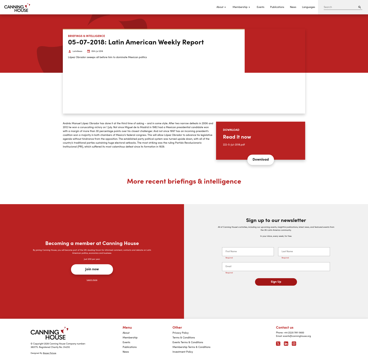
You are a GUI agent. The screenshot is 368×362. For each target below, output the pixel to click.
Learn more (92, 280)
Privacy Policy (180, 333)
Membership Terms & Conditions (191, 347)
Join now (92, 269)
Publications (277, 7)
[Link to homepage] (49, 333)
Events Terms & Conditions (187, 342)
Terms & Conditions (183, 337)
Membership (130, 337)
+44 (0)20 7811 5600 (294, 333)
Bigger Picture (49, 353)
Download (261, 159)
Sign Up (276, 281)
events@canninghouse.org (297, 336)
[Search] (359, 7)
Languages (308, 7)
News (293, 7)
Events (260, 7)
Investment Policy (182, 352)
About (126, 333)
